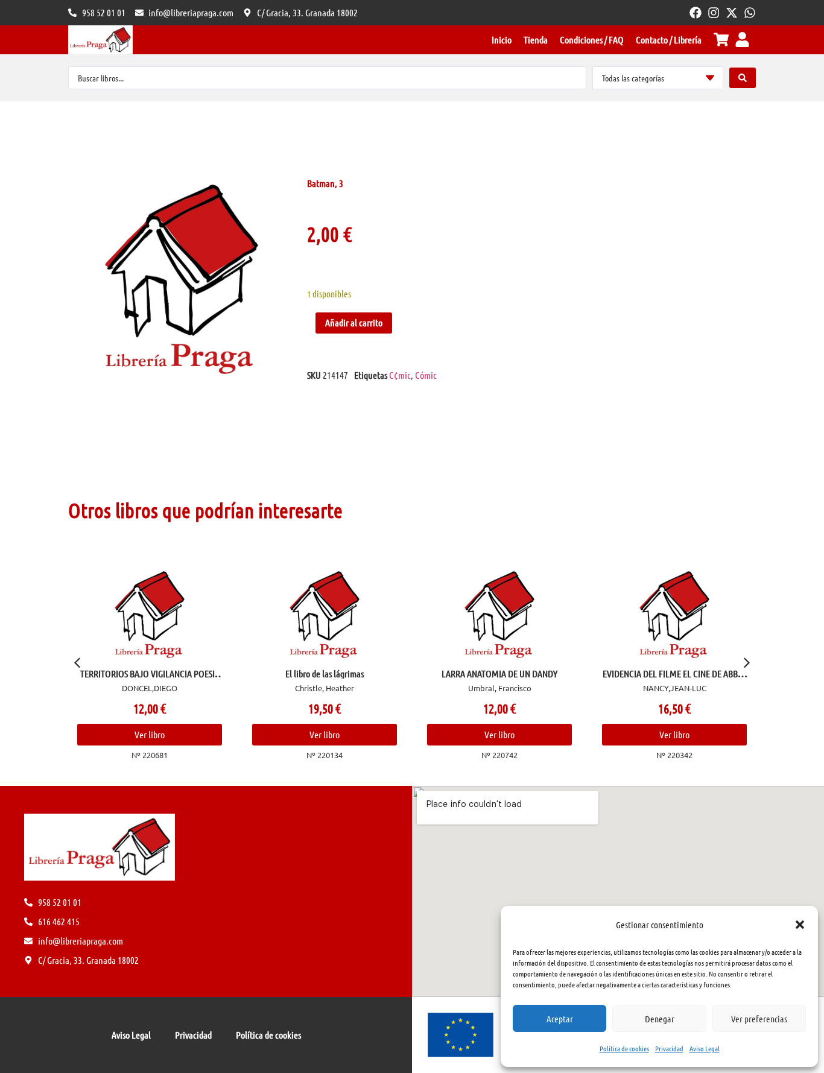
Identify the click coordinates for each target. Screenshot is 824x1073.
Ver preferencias (759, 1018)
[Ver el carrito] (721, 39)
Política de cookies (624, 1048)
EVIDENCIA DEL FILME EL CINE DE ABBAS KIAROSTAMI (674, 678)
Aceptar (560, 1018)
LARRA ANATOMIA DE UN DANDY (499, 673)
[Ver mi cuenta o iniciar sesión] (742, 39)
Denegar (659, 1018)
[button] (800, 925)
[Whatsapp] (750, 13)
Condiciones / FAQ (592, 39)
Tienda (536, 39)
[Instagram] (714, 13)
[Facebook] (695, 13)
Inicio (502, 39)
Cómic (426, 375)
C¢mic (400, 375)
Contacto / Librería (669, 39)
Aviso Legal (704, 1048)
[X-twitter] (732, 13)
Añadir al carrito (353, 322)
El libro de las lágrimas (324, 673)
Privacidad (669, 1048)
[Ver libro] (150, 614)
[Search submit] (742, 78)
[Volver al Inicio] (100, 39)
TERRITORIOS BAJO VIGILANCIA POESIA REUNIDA (150, 678)
